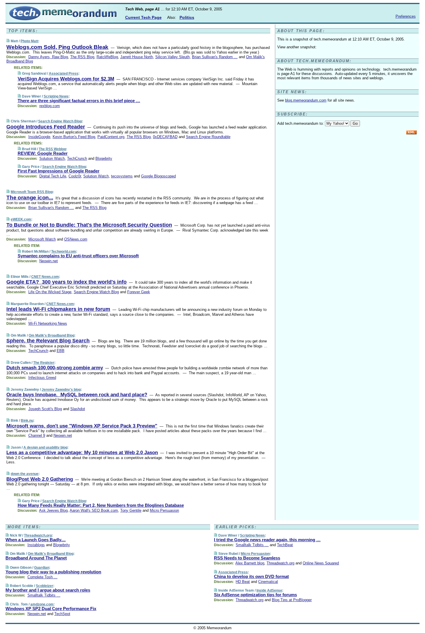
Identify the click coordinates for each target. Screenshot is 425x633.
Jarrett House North (136, 57)
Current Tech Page (143, 17)
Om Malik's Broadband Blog (51, 335)
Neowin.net (48, 261)
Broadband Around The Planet (36, 557)
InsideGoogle (39, 137)
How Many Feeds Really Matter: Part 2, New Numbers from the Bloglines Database (101, 505)
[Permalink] (8, 41)
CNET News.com (45, 276)
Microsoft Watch (42, 239)
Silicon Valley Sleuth (172, 57)
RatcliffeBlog (107, 57)
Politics (187, 17)
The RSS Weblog (52, 149)
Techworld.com (63, 251)
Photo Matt (29, 41)
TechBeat (285, 545)
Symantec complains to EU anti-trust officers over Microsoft (78, 255)
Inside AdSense (269, 590)
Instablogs (36, 545)
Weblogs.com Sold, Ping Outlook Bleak (57, 47)
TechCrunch (77, 158)
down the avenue (24, 474)
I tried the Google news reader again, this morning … (267, 539)
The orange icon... (29, 198)
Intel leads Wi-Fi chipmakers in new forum (58, 309)
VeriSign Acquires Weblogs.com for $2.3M (66, 79)
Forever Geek (138, 292)
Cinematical (268, 581)
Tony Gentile (130, 510)
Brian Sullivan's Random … (215, 57)
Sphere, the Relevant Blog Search (48, 341)
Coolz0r (75, 176)
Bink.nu (27, 420)
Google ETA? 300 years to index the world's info (66, 282)
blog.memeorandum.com (305, 100)
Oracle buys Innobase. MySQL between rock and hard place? (76, 394)
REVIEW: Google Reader (43, 153)
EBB (60, 350)
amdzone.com (41, 604)
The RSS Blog (82, 57)
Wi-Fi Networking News (47, 323)
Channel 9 (36, 435)
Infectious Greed (42, 377)
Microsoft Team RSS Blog (32, 192)
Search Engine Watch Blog (60, 121)
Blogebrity (103, 158)
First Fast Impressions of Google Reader (58, 170)
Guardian (41, 567)
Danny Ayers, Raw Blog (48, 57)
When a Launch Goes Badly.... (35, 539)
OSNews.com (75, 239)
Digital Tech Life (52, 176)
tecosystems (122, 176)
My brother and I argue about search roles (47, 590)
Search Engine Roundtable (208, 137)
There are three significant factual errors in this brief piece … (79, 100)
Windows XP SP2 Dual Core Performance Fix (50, 608)
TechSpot (62, 614)
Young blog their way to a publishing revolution (53, 571)
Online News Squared (321, 563)
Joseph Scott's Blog (45, 409)
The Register (43, 362)
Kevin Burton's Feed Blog (74, 137)
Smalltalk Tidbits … (43, 595)
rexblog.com (49, 106)
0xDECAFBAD (165, 137)
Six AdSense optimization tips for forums (255, 594)
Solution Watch (52, 158)
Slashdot (77, 409)
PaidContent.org (110, 137)
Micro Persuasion (164, 510)
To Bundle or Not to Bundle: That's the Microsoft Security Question (89, 225)
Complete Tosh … (42, 577)
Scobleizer (44, 586)
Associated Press (63, 73)
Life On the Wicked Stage (49, 292)
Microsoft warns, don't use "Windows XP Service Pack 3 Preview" (81, 426)
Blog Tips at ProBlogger (292, 600)
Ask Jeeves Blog (53, 510)
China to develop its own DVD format (251, 576)
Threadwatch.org (38, 535)
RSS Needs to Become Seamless (247, 557)
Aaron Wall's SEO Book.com (94, 510)
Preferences (406, 16)
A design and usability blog (45, 447)
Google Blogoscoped (158, 176)
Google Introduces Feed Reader (45, 127)
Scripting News (56, 96)
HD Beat (243, 581)
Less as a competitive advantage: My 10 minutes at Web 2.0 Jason (82, 452)
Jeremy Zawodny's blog (61, 389)
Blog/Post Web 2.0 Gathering (39, 479)
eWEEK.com (21, 219)
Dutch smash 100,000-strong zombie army (54, 367)
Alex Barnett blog (249, 563)
